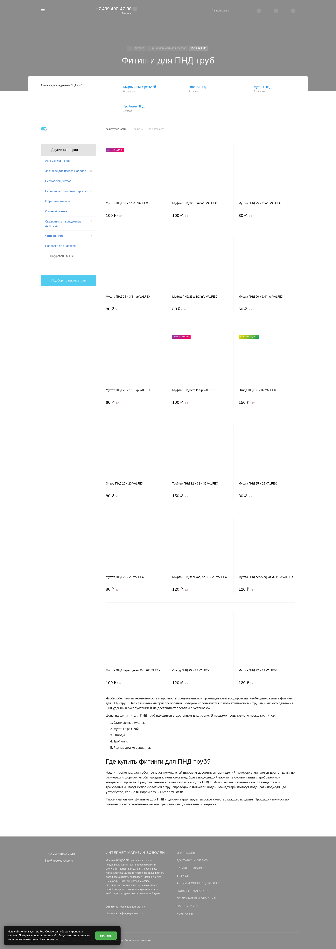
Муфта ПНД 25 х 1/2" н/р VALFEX (194, 296)
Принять (106, 935)
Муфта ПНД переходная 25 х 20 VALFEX (133, 670)
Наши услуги (188, 906)
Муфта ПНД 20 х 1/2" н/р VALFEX (128, 390)
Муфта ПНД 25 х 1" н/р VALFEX (260, 203)
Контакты (185, 913)
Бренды (183, 875)
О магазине (186, 852)
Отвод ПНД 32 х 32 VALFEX (257, 390)
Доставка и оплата (193, 860)
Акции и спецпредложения (200, 883)
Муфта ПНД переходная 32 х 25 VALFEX (199, 577)
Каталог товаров (191, 868)
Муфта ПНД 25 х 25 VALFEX (258, 483)
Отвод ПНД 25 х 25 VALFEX (191, 670)
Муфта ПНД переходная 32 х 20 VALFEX (266, 577)
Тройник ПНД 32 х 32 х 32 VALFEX (195, 483)
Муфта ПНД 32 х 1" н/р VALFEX (127, 203)
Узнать (68, 320)
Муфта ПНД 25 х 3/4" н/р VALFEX (128, 296)
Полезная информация (196, 898)
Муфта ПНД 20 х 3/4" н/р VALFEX (261, 296)
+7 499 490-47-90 (114, 8)
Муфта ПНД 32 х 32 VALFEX (258, 670)
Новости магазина (193, 890)
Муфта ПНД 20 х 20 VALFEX (125, 577)
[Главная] (129, 48)
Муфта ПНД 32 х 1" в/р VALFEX (193, 390)
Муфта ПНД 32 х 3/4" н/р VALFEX (194, 203)
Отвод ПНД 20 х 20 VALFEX (124, 483)
